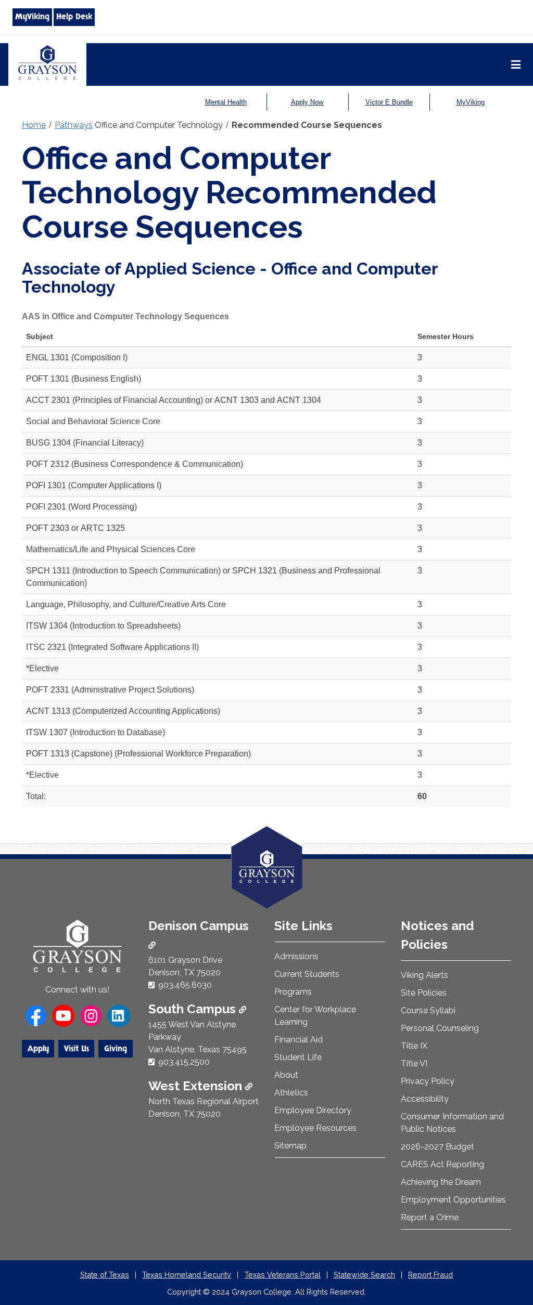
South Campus (193, 1008)
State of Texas (104, 1274)
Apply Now (307, 102)
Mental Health (226, 102)
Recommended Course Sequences (307, 125)
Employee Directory (312, 1110)
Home (34, 125)
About (286, 1075)
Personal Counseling (440, 1028)
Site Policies (424, 993)
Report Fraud (430, 1274)
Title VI (414, 1063)
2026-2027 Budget (437, 1147)
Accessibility (425, 1099)
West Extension (196, 1085)
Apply (38, 1048)
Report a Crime (430, 1217)
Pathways (74, 125)
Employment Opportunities (453, 1200)
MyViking (32, 16)
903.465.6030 (185, 985)
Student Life (298, 1057)
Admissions (296, 956)
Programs (293, 992)
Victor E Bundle (389, 102)
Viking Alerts (424, 975)
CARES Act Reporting (442, 1164)
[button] (509, 1253)
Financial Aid (298, 1040)
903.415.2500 (184, 1062)
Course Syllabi (428, 1010)
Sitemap (290, 1146)
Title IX (414, 1046)
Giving (115, 1048)
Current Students (306, 974)
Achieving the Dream (441, 1182)
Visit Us (76, 1048)
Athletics (291, 1093)
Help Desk (74, 16)
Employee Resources (315, 1128)
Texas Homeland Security (186, 1274)
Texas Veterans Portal (283, 1274)
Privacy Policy (427, 1081)
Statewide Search (364, 1274)
